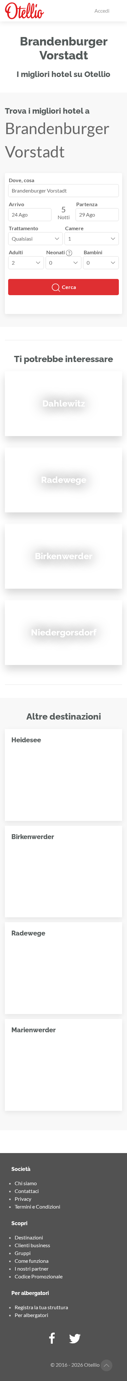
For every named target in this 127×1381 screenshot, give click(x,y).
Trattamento (23, 228)
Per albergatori (31, 1315)
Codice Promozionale (39, 1276)
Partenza (86, 204)
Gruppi (23, 1253)
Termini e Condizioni (37, 1206)
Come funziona (32, 1261)
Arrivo (16, 204)
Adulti (16, 252)
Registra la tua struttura (41, 1307)
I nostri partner (32, 1268)
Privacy (23, 1199)
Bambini (93, 252)
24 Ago (20, 214)
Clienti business (32, 1245)
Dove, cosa (21, 180)
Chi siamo (26, 1183)
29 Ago (87, 214)
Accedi (101, 10)
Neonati (56, 252)
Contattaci (27, 1191)
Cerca (68, 287)
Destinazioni (29, 1237)
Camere (74, 228)
